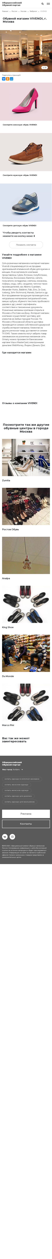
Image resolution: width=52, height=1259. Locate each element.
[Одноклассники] (7, 78)
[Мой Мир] (11, 78)
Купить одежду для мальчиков (20, 802)
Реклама (26, 813)
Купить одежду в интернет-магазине (22, 779)
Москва (23, 11)
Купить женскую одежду (16, 785)
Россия (14, 11)
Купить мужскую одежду (17, 790)
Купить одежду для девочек (18, 796)
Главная (5, 11)
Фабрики (33, 11)
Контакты (26, 824)
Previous (3, 51)
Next (49, 51)
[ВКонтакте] (3, 78)
